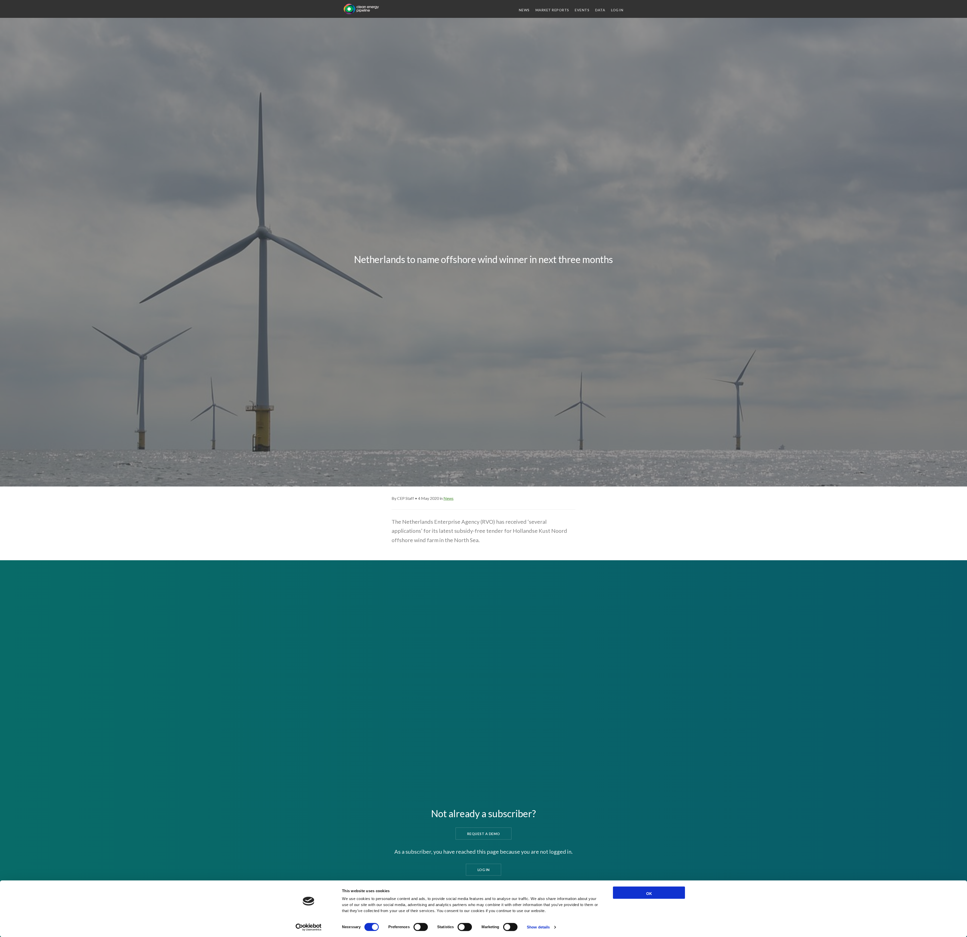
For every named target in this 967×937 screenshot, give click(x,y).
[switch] (420, 927)
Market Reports (552, 10)
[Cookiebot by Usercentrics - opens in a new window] (309, 927)
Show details (538, 927)
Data (600, 10)
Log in (617, 10)
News (524, 10)
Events (582, 10)
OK (649, 893)
